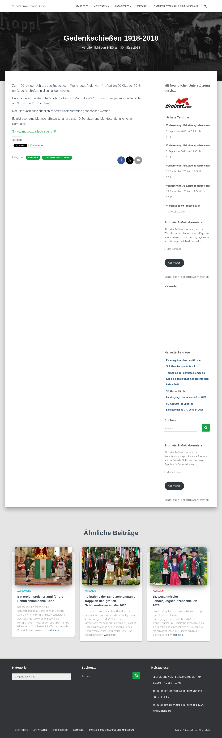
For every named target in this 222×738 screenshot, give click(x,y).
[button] (108, 6)
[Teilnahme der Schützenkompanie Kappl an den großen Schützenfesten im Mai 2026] (111, 565)
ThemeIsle (204, 730)
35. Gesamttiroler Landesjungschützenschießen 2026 (175, 601)
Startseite (81, 6)
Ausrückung (24, 591)
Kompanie (141, 6)
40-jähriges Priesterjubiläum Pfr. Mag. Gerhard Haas (178, 708)
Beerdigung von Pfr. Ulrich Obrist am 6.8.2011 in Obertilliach (177, 680)
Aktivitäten (100, 6)
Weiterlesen (54, 630)
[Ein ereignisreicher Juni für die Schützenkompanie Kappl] (43, 565)
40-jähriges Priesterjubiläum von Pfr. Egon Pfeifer (178, 694)
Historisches (122, 6)
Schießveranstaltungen (57, 158)
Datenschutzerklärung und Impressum (176, 6)
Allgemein (33, 158)
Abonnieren (174, 262)
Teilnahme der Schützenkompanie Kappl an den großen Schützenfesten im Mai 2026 (187, 379)
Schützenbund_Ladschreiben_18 (34, 131)
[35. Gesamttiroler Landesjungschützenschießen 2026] (178, 565)
